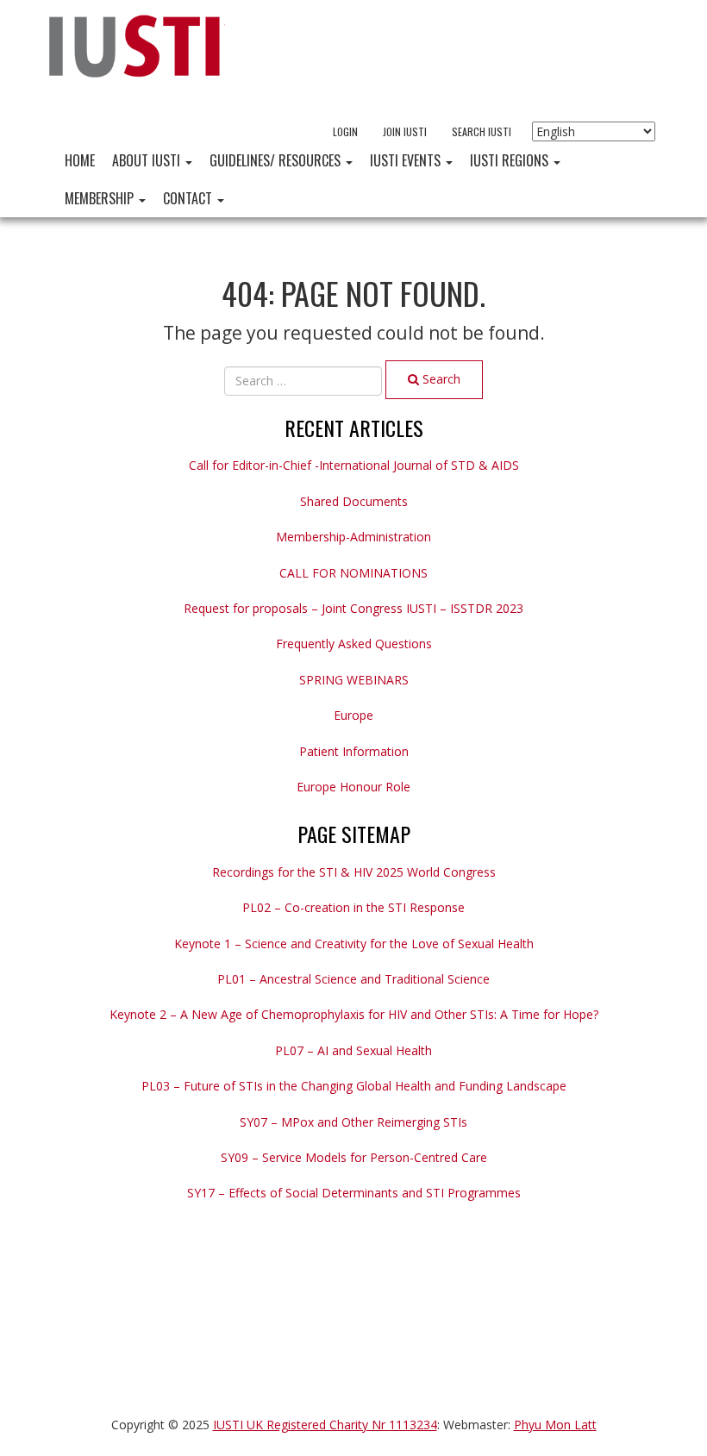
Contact (189, 198)
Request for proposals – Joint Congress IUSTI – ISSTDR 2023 (353, 608)
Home (80, 160)
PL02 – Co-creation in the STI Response (353, 907)
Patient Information (354, 751)
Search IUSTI (481, 131)
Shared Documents (354, 501)
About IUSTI (148, 160)
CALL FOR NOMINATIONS (353, 573)
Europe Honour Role (353, 786)
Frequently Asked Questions (354, 643)
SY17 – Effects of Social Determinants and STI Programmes (354, 1192)
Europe (353, 715)
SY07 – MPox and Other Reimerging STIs (353, 1122)
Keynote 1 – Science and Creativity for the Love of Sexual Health (354, 943)
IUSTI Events (407, 160)
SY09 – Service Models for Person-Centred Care (354, 1157)
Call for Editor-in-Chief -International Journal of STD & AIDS (354, 465)
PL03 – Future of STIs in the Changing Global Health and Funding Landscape (353, 1086)
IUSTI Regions (511, 160)
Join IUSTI (405, 131)
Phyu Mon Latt (555, 1424)
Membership (101, 198)
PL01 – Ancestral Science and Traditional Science (353, 979)
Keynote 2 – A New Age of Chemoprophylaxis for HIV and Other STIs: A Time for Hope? (353, 1014)
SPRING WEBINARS (354, 680)
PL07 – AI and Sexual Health (353, 1050)
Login (345, 131)
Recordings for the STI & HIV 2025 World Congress (354, 872)
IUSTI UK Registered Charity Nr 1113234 (325, 1424)
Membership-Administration (353, 536)
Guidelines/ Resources (277, 160)
